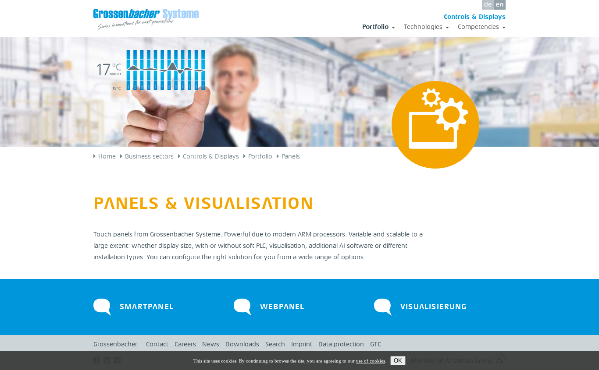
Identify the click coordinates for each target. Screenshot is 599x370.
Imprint (301, 345)
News (210, 345)
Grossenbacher (115, 345)
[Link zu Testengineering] (383, 318)
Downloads (242, 345)
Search (275, 345)
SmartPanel (147, 307)
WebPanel (282, 307)
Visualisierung (433, 307)
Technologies (426, 28)
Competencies (482, 28)
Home (107, 157)
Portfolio (378, 28)
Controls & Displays (475, 17)
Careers (185, 345)
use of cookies (370, 360)
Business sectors (149, 157)
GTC (375, 345)
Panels (291, 157)
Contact (157, 345)
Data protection (341, 345)
